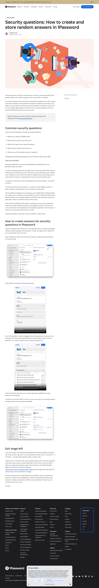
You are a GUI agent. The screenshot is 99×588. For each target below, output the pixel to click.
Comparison (8, 542)
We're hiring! (68, 514)
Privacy (52, 527)
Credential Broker (9, 518)
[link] (87, 6)
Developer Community (55, 538)
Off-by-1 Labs (53, 511)
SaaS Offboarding (39, 527)
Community (53, 553)
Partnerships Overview (70, 534)
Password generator (10, 537)
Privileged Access (9, 521)
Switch (7, 548)
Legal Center (68, 524)
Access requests (24, 516)
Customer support (54, 556)
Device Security (39, 519)
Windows (84, 516)
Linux (83, 526)
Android (84, 521)
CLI (83, 529)
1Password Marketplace (71, 544)
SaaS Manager (8, 524)
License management (25, 542)
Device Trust (8, 526)
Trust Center (68, 527)
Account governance (25, 519)
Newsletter (68, 522)
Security (67, 98)
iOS (83, 518)
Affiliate (67, 546)
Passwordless (38, 516)
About (66, 511)
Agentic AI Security (40, 540)
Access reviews (24, 514)
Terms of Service (9, 575)
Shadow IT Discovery (40, 522)
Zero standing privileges (41, 514)
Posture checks (24, 522)
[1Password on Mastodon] (73, 576)
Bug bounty (53, 544)
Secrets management (55, 541)
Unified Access (9, 511)
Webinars (52, 514)
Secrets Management (25, 547)
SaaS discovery (24, 533)
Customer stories (54, 516)
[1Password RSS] (92, 576)
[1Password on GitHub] (82, 576)
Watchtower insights (25, 544)
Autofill (22, 511)
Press (66, 516)
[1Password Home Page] (10, 7)
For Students (68, 549)
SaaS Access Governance (41, 524)
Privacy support (54, 558)
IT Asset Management (25, 539)
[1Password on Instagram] (89, 576)
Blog (51, 522)
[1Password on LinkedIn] (86, 576)
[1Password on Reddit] (76, 576)
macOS (84, 513)
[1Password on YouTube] (79, 576)
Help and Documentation (56, 550)
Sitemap (7, 578)
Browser (84, 524)
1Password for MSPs (70, 536)
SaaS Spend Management (41, 530)
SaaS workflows (24, 536)
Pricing (7, 550)
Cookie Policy (18, 575)
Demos (7, 545)
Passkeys (22, 557)
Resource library (54, 519)
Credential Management (41, 533)
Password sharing (24, 550)
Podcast (67, 519)
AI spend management (41, 511)
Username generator (10, 540)
